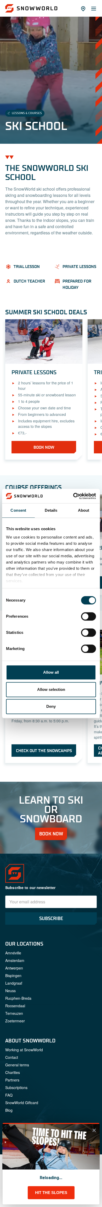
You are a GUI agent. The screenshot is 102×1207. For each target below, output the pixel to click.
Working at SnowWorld (24, 1049)
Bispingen (13, 975)
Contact (11, 1057)
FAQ (9, 1095)
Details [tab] (51, 510)
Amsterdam (14, 960)
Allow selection (51, 689)
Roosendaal (15, 1005)
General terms (17, 1064)
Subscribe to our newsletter (30, 887)
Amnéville (13, 952)
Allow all (51, 672)
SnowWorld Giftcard (21, 1102)
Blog (9, 1110)
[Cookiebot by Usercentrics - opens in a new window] (73, 496)
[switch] (88, 616)
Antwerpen (14, 968)
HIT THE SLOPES (51, 1192)
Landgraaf (13, 983)
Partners (12, 1080)
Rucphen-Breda (18, 998)
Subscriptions (16, 1087)
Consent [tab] (18, 510)
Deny (51, 706)
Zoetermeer (15, 1020)
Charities (12, 1072)
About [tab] (83, 510)
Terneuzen (14, 1013)
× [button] (94, 1130)
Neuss (10, 990)
